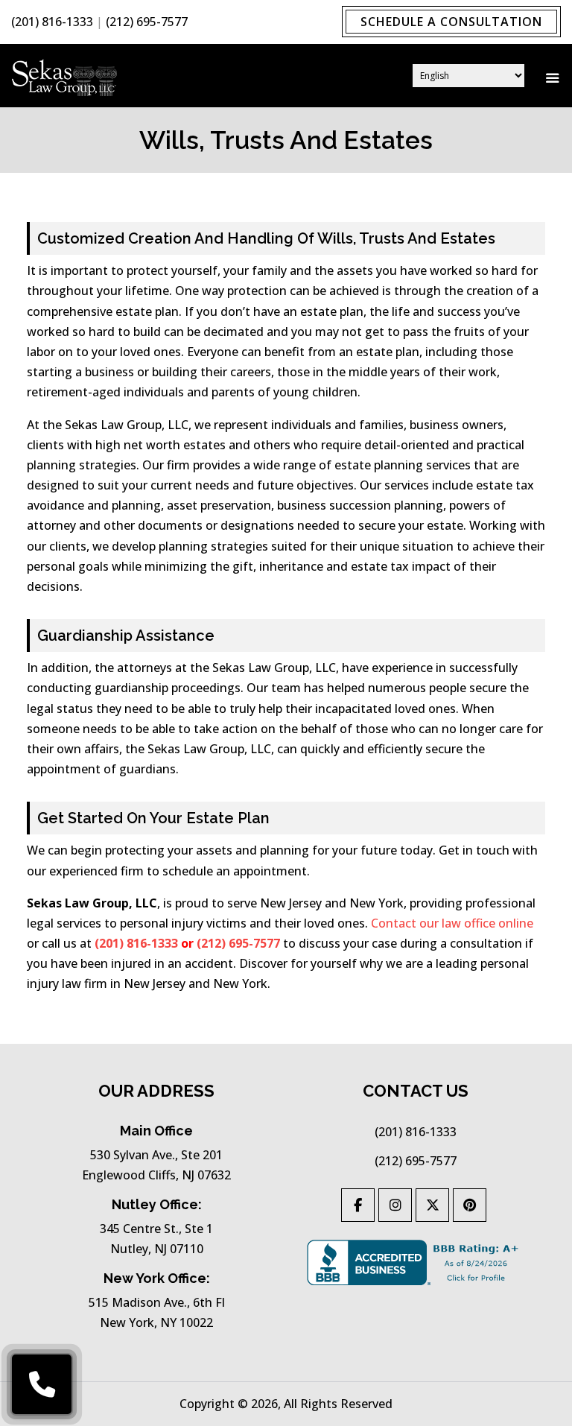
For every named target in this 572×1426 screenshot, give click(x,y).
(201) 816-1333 (52, 21)
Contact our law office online (452, 923)
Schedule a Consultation (451, 21)
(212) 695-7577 (147, 21)
